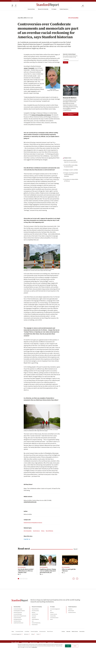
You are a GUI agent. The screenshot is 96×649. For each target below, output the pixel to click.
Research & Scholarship (43, 9)
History (42, 531)
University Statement (18, 612)
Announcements (42, 631)
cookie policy (34, 647)
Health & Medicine (35, 619)
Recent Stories (50, 631)
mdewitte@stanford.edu (30, 502)
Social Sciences (36, 531)
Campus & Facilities (17, 617)
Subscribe (68, 631)
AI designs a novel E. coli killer (71, 170)
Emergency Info (51, 642)
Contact (63, 631)
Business (33, 612)
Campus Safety (53, 616)
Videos (13, 631)
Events (51, 619)
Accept (68, 645)
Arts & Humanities (73, 18)
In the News (27, 631)
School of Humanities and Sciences (41, 115)
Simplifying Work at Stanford (19, 610)
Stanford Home (25, 642)
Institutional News (17, 621)
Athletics (52, 612)
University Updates (34, 631)
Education (34, 617)
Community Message (18, 614)
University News (31, 9)
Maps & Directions (33, 642)
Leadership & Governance (18, 622)
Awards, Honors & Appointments (20, 616)
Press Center (81, 631)
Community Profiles (19, 631)
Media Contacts (75, 631)
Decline (75, 645)
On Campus (54, 9)
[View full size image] (53, 78)
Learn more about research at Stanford (70, 114)
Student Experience (64, 9)
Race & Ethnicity (49, 531)
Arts (51, 610)
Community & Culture (54, 617)
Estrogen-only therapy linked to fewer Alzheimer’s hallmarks (71, 174)
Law (32, 621)
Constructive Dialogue (18, 609)
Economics (34, 616)
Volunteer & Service (72, 612)
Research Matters (35, 609)
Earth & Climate (35, 614)
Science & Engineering (36, 622)
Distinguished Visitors (18, 619)
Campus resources (53, 614)
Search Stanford (42, 642)
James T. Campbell (29, 68)
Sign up (65, 62)
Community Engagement (55, 609)
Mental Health (71, 610)
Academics (70, 609)
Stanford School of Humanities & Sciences (33, 522)
